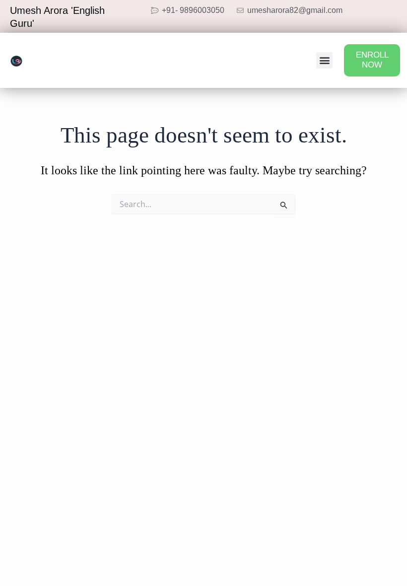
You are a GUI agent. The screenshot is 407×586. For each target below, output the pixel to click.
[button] (324, 60)
